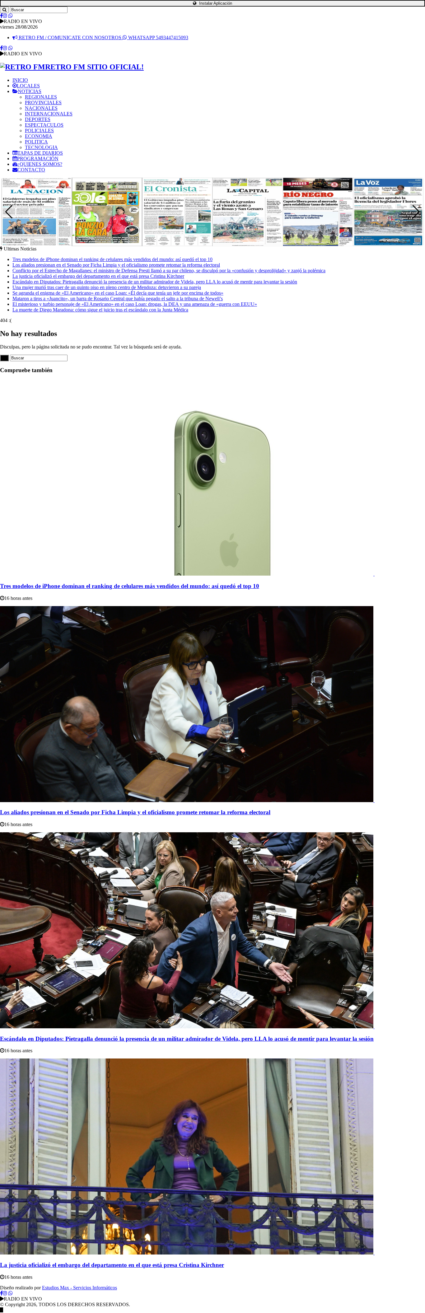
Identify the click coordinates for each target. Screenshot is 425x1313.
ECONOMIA (38, 136)
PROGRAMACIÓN (37, 158)
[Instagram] (5, 15)
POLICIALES (39, 130)
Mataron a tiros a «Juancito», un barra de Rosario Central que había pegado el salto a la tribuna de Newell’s (117, 298)
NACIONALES (41, 108)
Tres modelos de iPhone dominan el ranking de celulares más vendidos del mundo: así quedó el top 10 (112, 259)
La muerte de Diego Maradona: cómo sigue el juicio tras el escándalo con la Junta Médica (100, 309)
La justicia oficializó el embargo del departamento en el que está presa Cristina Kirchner (98, 276)
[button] (416, 212)
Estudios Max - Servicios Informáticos (79, 1287)
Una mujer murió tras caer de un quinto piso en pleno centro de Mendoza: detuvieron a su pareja (106, 287)
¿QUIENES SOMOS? (39, 164)
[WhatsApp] (10, 15)
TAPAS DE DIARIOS (40, 153)
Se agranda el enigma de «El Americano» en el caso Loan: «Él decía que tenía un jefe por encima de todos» (117, 293)
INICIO (20, 80)
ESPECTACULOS (44, 125)
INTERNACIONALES (48, 113)
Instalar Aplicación (215, 3)
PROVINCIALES (43, 102)
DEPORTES (37, 119)
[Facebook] (1, 15)
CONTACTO (31, 169)
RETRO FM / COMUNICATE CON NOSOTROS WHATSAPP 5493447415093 (102, 37)
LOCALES (28, 85)
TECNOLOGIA (41, 147)
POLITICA (36, 141)
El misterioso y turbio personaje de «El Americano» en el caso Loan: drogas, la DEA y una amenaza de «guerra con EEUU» (134, 304)
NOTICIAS (29, 91)
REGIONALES (41, 97)
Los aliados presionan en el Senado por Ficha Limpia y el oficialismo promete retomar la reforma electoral (116, 265)
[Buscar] (4, 10)
